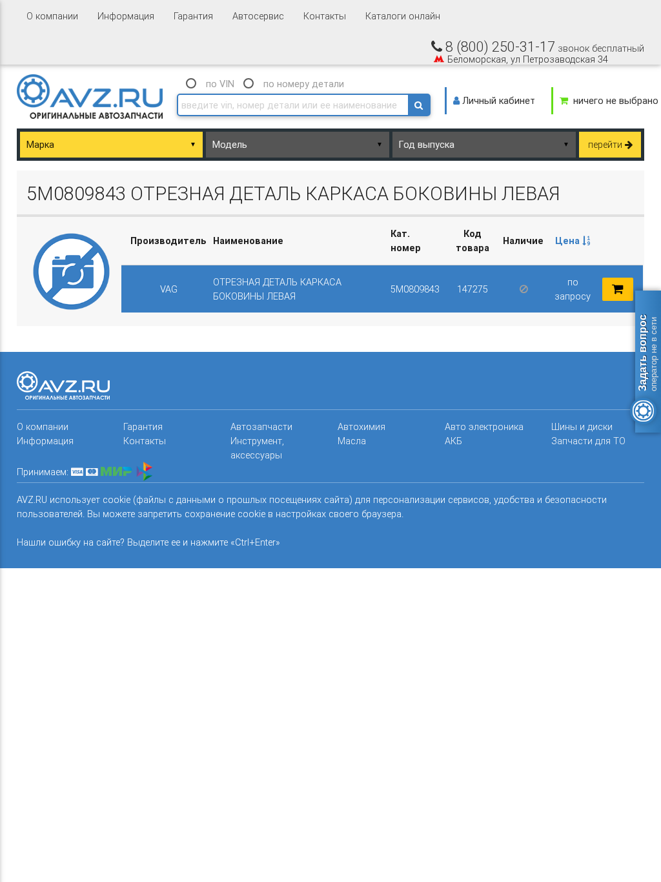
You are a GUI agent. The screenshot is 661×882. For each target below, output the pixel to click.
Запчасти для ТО (588, 441)
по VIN (220, 83)
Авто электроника (484, 426)
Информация (125, 16)
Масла (352, 441)
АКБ (453, 441)
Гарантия (193, 16)
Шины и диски (582, 426)
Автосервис (258, 16)
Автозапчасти (261, 426)
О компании (52, 16)
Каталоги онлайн (402, 16)
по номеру (303, 83)
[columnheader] (573, 241)
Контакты (324, 16)
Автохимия (361, 426)
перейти (606, 144)
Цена (568, 240)
